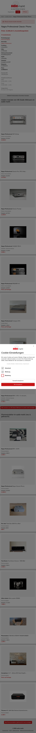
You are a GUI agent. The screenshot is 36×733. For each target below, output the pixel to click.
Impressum (26, 363)
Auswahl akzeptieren (18, 380)
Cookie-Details (11, 363)
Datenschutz (19, 363)
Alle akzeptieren (18, 384)
